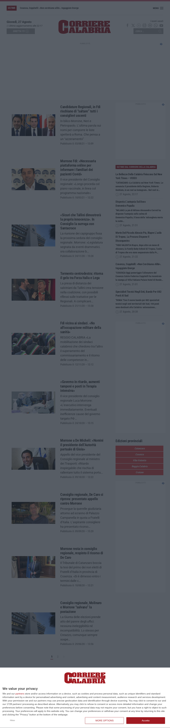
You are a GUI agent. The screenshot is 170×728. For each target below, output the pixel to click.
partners (19, 693)
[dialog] (85, 698)
